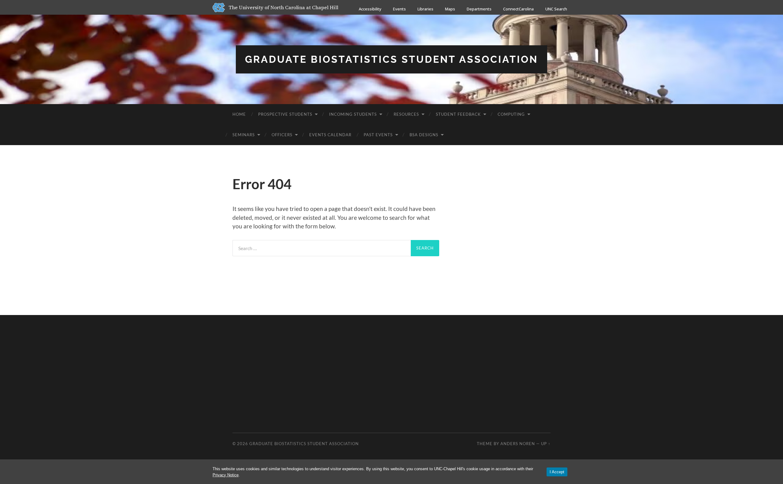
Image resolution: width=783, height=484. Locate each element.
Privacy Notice (226, 475)
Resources (406, 114)
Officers (282, 134)
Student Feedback (458, 114)
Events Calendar (330, 134)
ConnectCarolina (518, 9)
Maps (450, 9)
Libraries (425, 9)
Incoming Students (353, 114)
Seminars (243, 134)
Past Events (378, 134)
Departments (479, 9)
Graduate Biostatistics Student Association (391, 59)
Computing (511, 114)
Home (239, 114)
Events (399, 9)
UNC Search (556, 9)
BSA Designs (424, 134)
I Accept (557, 472)
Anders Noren (517, 443)
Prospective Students (285, 114)
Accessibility (370, 9)
